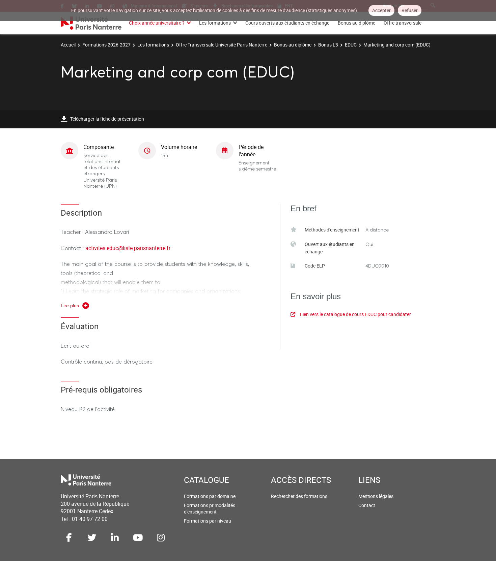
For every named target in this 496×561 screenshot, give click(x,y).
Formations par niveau (207, 521)
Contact (366, 505)
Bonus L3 (328, 44)
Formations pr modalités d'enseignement (209, 508)
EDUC (351, 44)
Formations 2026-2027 (106, 44)
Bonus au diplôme (356, 23)
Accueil (68, 44)
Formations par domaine (210, 496)
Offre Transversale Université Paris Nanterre (221, 44)
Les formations (215, 23)
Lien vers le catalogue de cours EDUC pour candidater (355, 314)
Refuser (410, 10)
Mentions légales (375, 496)
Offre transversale (402, 23)
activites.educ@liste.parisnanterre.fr (127, 248)
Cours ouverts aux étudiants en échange (287, 23)
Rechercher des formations (299, 496)
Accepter (381, 10)
